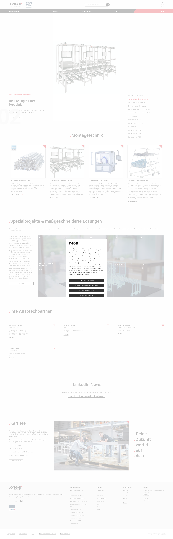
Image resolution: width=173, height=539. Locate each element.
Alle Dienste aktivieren (86, 280)
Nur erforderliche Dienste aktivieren (86, 285)
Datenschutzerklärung (86, 296)
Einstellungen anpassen (86, 290)
